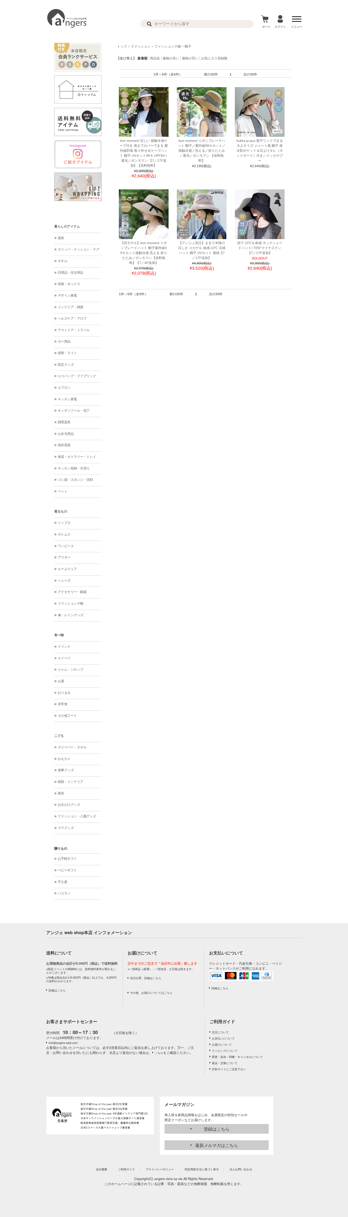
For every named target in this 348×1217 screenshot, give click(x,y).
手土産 (62, 881)
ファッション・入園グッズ (77, 816)
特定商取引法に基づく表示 (202, 1169)
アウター (64, 557)
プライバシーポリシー (160, 1169)
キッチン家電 (67, 399)
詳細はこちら (57, 990)
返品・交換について (224, 1063)
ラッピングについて (224, 1050)
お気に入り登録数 (214, 58)
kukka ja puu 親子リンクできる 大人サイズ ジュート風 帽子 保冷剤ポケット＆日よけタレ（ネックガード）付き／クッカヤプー (259, 150)
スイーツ (64, 658)
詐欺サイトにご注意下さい (229, 1069)
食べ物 (59, 635)
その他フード (67, 715)
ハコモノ (64, 893)
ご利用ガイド (222, 1021)
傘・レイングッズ (70, 615)
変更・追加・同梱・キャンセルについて (237, 1057)
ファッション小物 (70, 603)
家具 (61, 793)
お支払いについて (223, 1038)
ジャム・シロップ (70, 669)
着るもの (60, 511)
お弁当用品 (66, 433)
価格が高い (190, 58)
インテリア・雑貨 (70, 307)
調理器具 (64, 422)
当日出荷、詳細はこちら (145, 978)
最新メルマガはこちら (216, 1145)
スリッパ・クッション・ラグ (78, 249)
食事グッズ (66, 770)
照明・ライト (67, 353)
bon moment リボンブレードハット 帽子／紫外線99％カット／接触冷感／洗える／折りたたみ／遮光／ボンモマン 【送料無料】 (202, 150)
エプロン (64, 387)
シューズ (64, 580)
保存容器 (64, 445)
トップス (64, 522)
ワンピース (66, 546)
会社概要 (101, 1169)
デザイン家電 (67, 295)
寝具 (61, 238)
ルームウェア (67, 569)
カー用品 (64, 341)
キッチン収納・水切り (74, 468)
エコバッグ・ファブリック (77, 376)
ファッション (141, 46)
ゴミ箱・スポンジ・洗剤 (75, 479)
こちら (159, 1053)
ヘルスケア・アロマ (72, 318)
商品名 (155, 58)
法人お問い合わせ (240, 1169)
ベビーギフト (67, 870)
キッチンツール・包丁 (74, 410)
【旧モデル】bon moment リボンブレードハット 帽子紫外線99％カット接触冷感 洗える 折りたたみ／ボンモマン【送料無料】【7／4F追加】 (143, 253)
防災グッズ (66, 364)
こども (59, 735)
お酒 (61, 681)
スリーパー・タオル (72, 747)
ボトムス (64, 534)
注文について (220, 1032)
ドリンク (64, 646)
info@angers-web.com (63, 1043)
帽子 (188, 46)
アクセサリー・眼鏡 (72, 591)
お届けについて (222, 1044)
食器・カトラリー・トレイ (77, 456)
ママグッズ (66, 827)
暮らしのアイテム (67, 226)
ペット (62, 491)
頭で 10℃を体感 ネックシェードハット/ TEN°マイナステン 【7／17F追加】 (259, 248)
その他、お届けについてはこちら (151, 992)
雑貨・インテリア (70, 781)
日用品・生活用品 (70, 272)
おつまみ (64, 692)
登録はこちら (216, 1129)
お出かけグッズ (69, 804)
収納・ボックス (69, 283)
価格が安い (171, 58)
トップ (122, 46)
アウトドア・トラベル (74, 330)
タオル (62, 261)
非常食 (62, 704)
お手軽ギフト (67, 858)
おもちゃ (64, 758)
